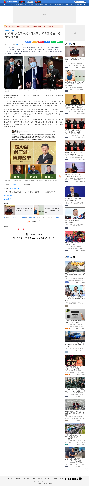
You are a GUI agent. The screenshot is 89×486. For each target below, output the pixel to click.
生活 (7, 4)
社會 (14, 4)
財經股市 (22, 4)
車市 (63, 4)
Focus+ (42, 4)
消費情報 (55, 478)
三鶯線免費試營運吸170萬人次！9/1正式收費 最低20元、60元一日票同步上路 (75, 437)
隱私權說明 (25, 478)
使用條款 (40, 478)
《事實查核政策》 (32, 217)
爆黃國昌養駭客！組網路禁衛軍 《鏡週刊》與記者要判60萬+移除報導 (75, 299)
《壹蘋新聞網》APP (14, 188)
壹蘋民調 (31, 4)
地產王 (54, 4)
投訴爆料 (47, 478)
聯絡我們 (18, 478)
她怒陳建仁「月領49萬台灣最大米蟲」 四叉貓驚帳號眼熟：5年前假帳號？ (75, 84)
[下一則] (61, 203)
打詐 (67, 4)
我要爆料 (40, 42)
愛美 (46, 4)
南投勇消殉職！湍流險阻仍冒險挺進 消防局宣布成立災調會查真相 (74, 413)
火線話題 (36, 4)
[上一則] (59, 203)
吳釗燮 (21, 229)
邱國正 (11, 229)
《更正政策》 (55, 217)
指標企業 (71, 4)
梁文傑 (6, 229)
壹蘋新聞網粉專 (9, 199)
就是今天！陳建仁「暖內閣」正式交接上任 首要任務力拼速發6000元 (74, 60)
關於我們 (10, 478)
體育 (26, 4)
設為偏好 (28, 42)
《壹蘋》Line (15, 185)
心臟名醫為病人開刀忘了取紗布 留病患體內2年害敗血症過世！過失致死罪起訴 (30, 26)
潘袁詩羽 (18, 44)
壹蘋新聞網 (7, 30)
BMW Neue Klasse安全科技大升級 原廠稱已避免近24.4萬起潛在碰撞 (75, 345)
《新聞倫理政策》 (13, 217)
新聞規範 (32, 478)
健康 (81, 4)
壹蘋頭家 (77, 4)
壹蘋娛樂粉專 (8, 195)
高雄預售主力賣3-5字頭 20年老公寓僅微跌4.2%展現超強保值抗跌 (75, 275)
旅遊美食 (59, 4)
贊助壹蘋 (34, 42)
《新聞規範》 (23, 217)
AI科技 (49, 4)
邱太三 (16, 229)
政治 (11, 4)
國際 (17, 4)
